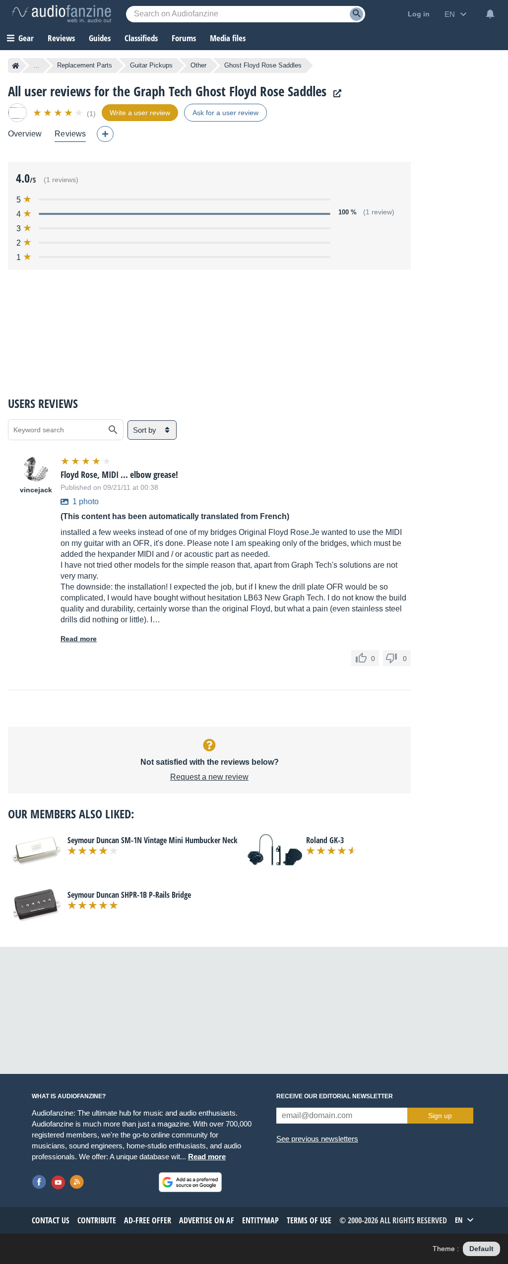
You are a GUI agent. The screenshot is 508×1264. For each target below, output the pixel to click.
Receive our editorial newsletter (334, 1096)
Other (198, 65)
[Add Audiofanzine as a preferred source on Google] (190, 1182)
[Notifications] (490, 14)
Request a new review (209, 777)
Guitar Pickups (151, 65)
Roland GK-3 (325, 840)
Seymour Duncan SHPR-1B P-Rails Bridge (129, 894)
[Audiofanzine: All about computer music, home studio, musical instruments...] (61, 14)
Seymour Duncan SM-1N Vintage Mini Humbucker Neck (152, 840)
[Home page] (15, 65)
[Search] (356, 14)
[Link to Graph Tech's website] (334, 93)
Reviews (61, 38)
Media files (228, 38)
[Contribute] (105, 134)
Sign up (440, 1116)
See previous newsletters (317, 1138)
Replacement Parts (84, 65)
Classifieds (141, 38)
